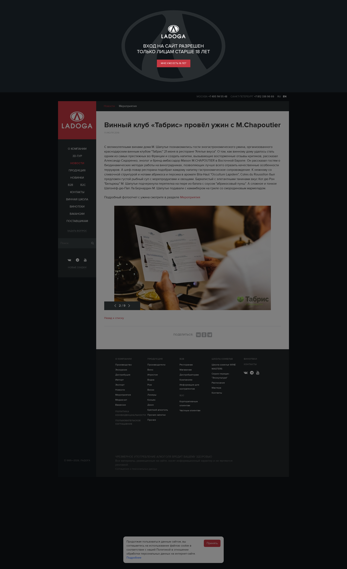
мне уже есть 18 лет (173, 63)
